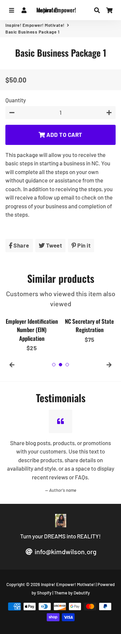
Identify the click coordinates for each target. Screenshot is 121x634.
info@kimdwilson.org (64, 551)
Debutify (82, 592)
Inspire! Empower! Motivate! (35, 25)
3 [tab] (67, 364)
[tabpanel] (31, 333)
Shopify (44, 592)
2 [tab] (60, 364)
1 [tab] (53, 364)
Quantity (15, 100)
